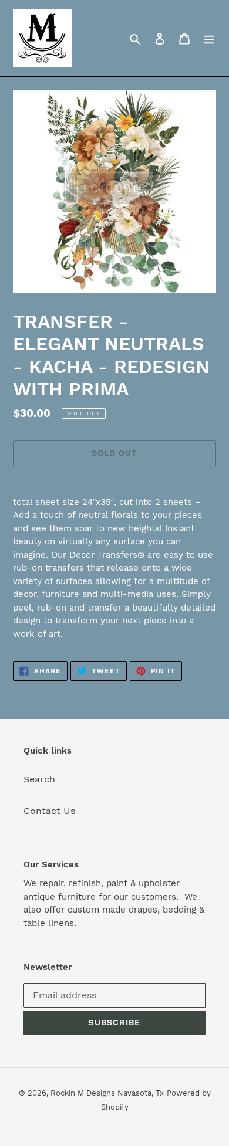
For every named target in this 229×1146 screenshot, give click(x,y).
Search (39, 779)
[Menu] (209, 38)
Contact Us (49, 810)
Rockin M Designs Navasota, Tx (107, 1093)
